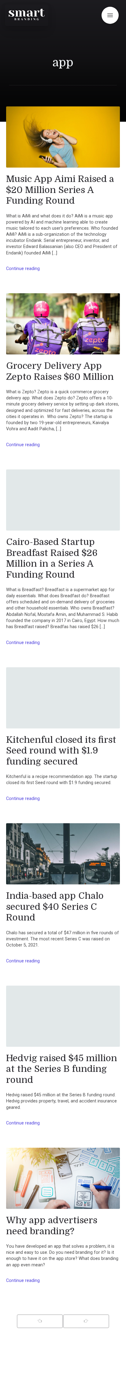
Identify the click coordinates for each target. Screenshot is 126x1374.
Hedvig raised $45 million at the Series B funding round (61, 1069)
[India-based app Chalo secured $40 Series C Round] (63, 853)
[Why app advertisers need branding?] (63, 1178)
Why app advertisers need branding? (51, 1225)
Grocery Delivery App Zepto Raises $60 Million (60, 371)
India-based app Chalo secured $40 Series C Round (55, 907)
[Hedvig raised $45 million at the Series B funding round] (63, 1016)
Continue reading (23, 268)
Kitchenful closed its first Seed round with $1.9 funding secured (61, 751)
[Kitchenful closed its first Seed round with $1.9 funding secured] (63, 697)
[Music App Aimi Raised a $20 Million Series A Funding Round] (63, 137)
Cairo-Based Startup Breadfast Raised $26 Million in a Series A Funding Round (52, 558)
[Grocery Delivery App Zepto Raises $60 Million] (63, 323)
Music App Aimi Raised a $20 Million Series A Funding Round (60, 190)
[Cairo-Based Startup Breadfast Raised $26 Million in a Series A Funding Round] (63, 500)
